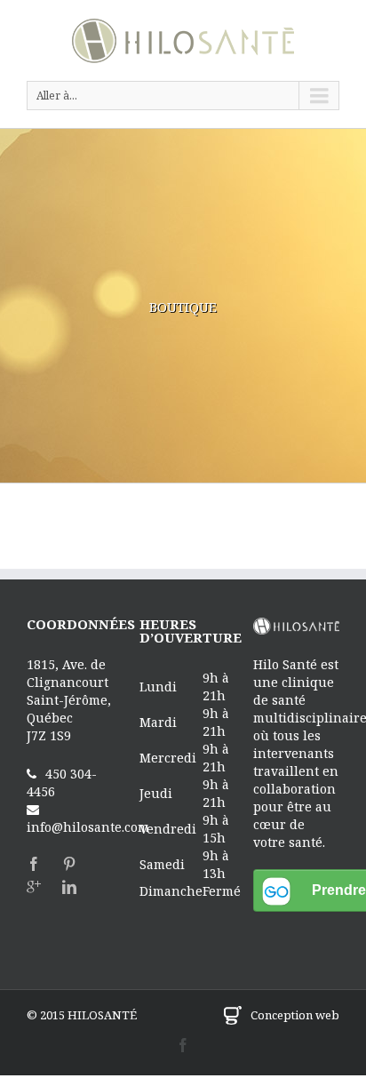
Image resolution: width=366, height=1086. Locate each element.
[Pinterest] (69, 864)
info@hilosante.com (88, 826)
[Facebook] (34, 864)
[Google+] (34, 887)
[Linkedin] (69, 887)
